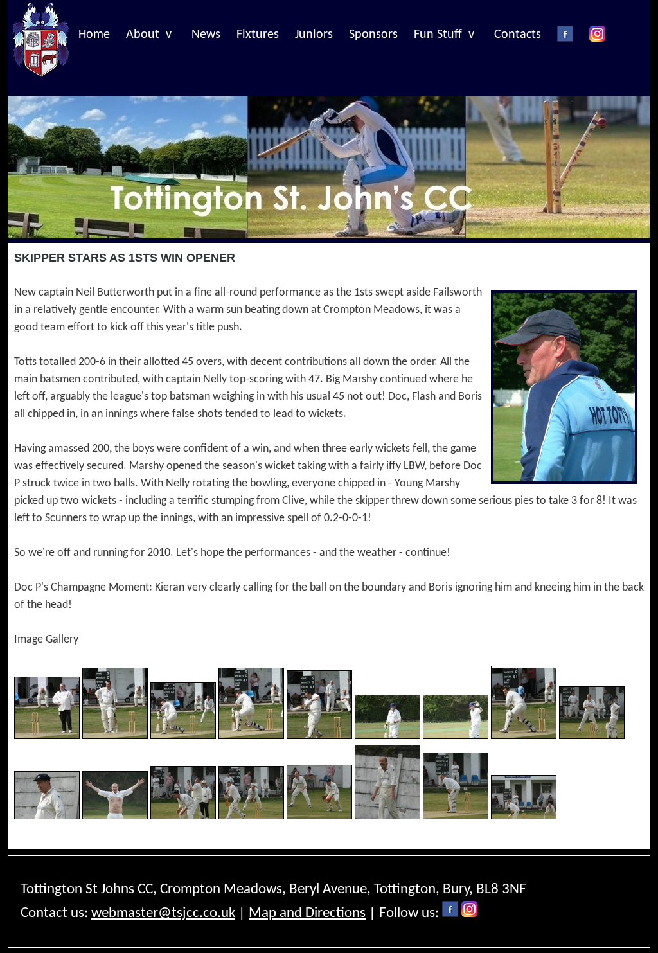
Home (94, 34)
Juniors (314, 34)
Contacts (517, 34)
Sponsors (373, 34)
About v (149, 34)
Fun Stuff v (444, 34)
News (205, 34)
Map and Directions (307, 913)
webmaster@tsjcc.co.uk (163, 913)
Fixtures (257, 34)
